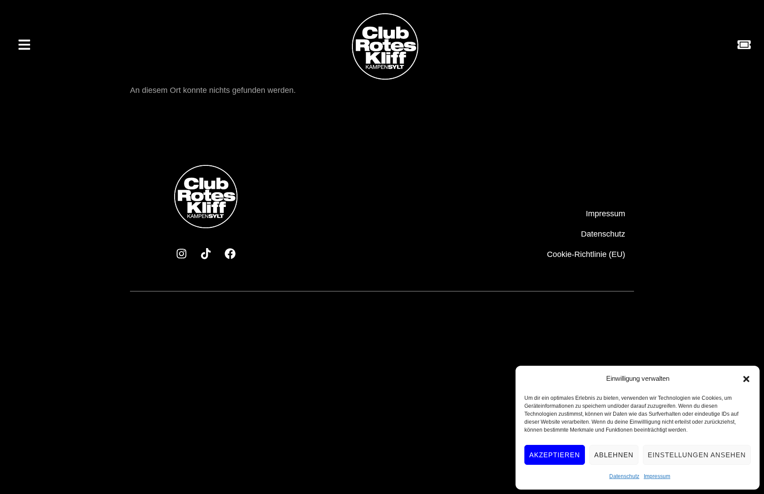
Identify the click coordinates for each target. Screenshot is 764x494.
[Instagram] (181, 253)
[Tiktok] (206, 253)
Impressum (657, 476)
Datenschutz (624, 476)
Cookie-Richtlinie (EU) (586, 254)
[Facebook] (230, 253)
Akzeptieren (554, 455)
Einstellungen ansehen (697, 455)
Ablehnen (614, 455)
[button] (746, 379)
